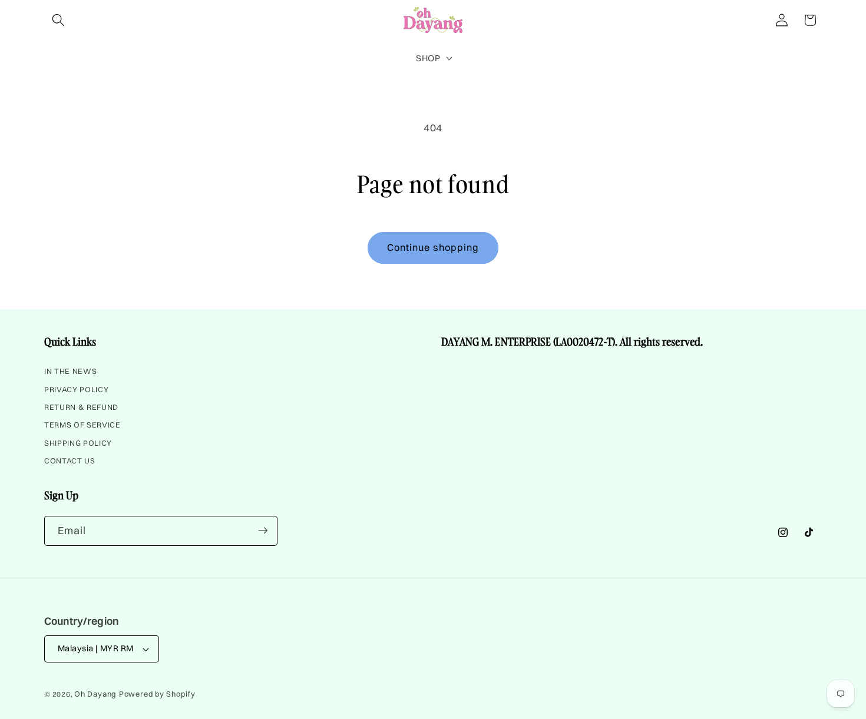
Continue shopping (433, 247)
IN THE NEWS (70, 373)
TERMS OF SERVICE (82, 425)
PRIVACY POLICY (76, 389)
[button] (58, 20)
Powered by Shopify (157, 693)
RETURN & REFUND (81, 407)
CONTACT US (69, 461)
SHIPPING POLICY (78, 442)
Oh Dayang (95, 693)
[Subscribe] (263, 530)
